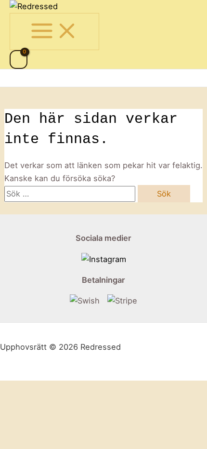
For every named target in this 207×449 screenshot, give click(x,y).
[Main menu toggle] (54, 31)
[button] (15, 78)
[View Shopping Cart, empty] (18, 59)
